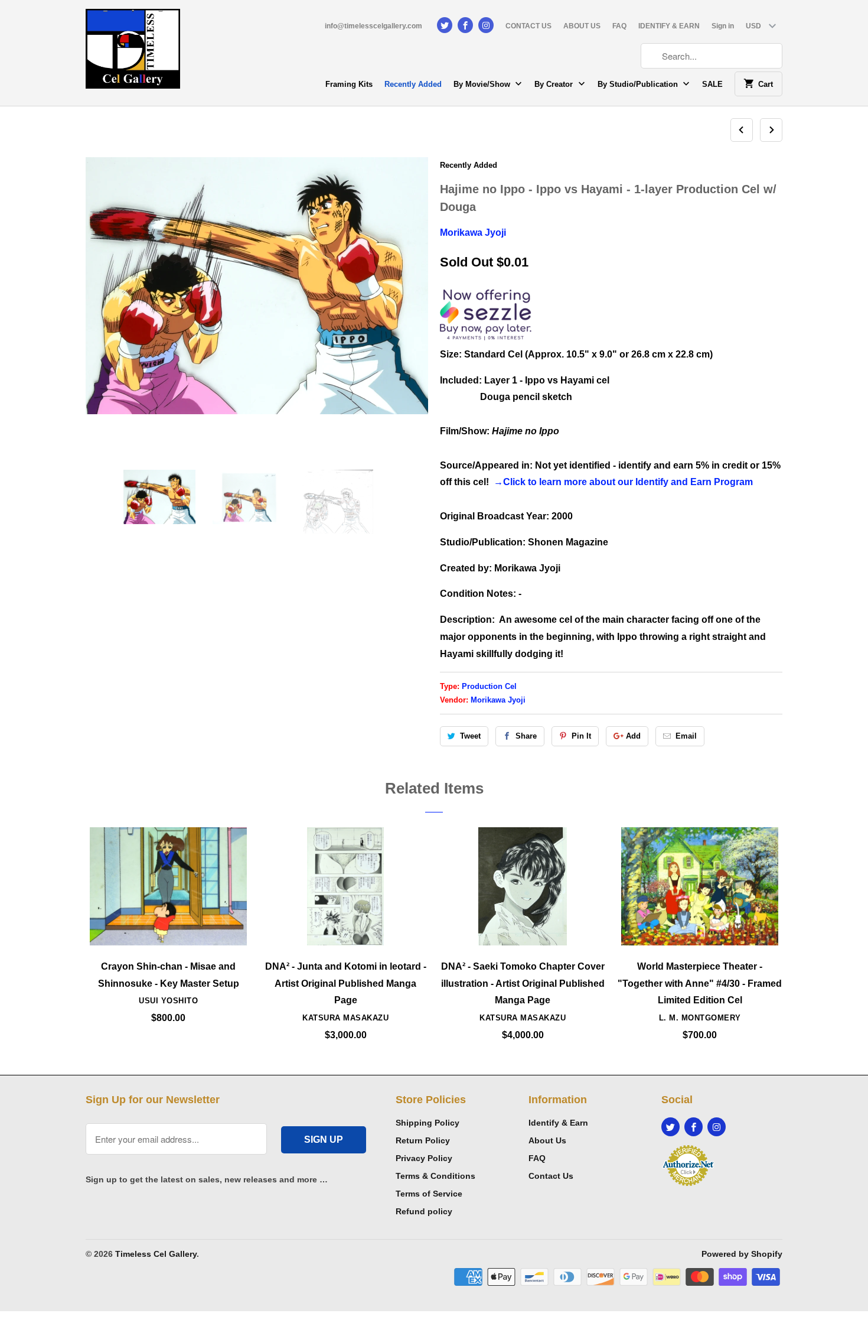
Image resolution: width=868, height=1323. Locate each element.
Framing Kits (349, 84)
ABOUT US (582, 26)
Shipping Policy (427, 1122)
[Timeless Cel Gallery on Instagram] (486, 25)
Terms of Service (429, 1193)
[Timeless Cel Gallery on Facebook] (465, 25)
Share (526, 736)
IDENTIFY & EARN (669, 26)
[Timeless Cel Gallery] (133, 53)
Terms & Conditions (435, 1176)
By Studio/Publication (639, 84)
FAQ (619, 26)
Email (686, 736)
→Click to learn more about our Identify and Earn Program (623, 482)
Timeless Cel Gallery (156, 1254)
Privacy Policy (424, 1158)
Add (633, 736)
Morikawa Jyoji (473, 232)
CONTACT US (528, 26)
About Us (547, 1140)
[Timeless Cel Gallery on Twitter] (444, 25)
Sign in (723, 26)
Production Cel (489, 686)
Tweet (470, 736)
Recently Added (413, 84)
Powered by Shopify (741, 1254)
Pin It (581, 736)
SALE (712, 84)
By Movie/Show (483, 84)
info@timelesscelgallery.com (373, 26)
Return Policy (423, 1140)
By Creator (554, 84)
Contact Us (550, 1176)
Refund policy (424, 1211)
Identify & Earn (558, 1122)
